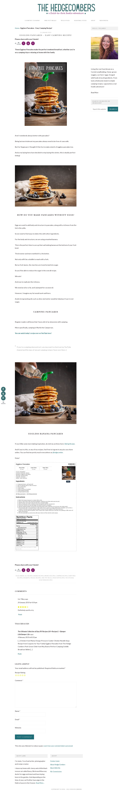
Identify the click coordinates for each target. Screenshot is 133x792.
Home (17, 28)
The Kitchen (69, 578)
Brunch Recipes (50, 575)
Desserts (26, 578)
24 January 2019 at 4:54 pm (27, 602)
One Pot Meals (47, 578)
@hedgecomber (58, 452)
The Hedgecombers (66, 8)
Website (18, 728)
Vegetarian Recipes (45, 580)
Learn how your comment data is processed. (58, 746)
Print (68, 481)
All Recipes (29, 575)
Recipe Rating (20, 673)
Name (17, 711)
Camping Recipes (62, 575)
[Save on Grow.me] (37, 43)
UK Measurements (21, 494)
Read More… (40, 783)
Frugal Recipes (35, 578)
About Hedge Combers (57, 765)
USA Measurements (32, 494)
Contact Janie (55, 761)
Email (17, 719)
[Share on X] (28, 43)
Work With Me (55, 768)
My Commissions (56, 771)
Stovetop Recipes (59, 578)
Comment (19, 680)
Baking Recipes (70, 444)
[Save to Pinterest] (33, 43)
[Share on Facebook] (23, 43)
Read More (94, 93)
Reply (20, 614)
